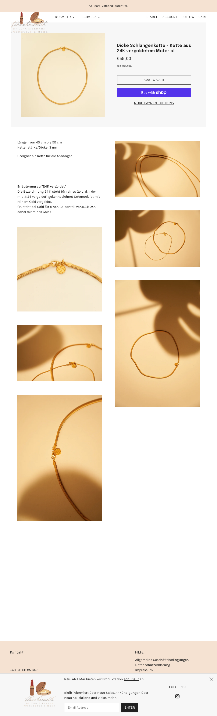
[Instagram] (177, 696)
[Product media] (59, 269)
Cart (203, 17)
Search (152, 17)
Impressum (144, 670)
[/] (29, 22)
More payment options (154, 103)
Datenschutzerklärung (152, 665)
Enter (130, 707)
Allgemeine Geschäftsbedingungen (162, 660)
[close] (211, 679)
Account (170, 17)
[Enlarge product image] (63, 75)
